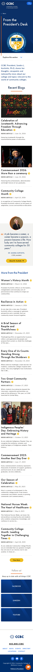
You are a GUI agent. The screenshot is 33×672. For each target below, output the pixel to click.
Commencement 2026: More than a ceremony (14, 172)
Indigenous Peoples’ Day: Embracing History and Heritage (14, 430)
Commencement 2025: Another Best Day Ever (14, 457)
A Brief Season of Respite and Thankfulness (11, 326)
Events (18, 649)
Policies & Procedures (17, 669)
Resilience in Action (12, 301)
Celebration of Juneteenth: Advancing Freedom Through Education (14, 125)
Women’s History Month (15, 280)
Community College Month (12, 192)
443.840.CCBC (16, 644)
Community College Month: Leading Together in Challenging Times (15, 533)
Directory (27, 649)
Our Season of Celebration (9, 481)
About (5, 649)
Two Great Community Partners (14, 380)
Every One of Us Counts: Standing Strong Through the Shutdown (15, 354)
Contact (21, 651)
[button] (29, 3)
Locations (12, 651)
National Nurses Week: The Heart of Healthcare (15, 506)
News (4, 13)
